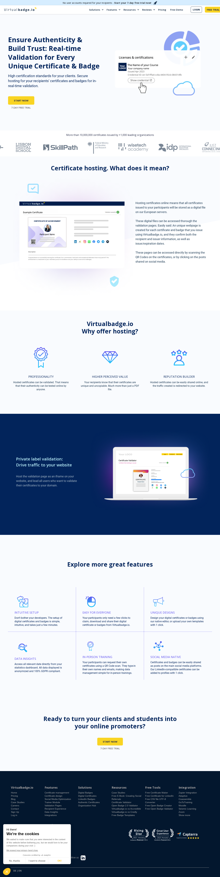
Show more (184, 815)
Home (14, 792)
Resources (130, 9)
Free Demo (176, 9)
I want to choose (37, 860)
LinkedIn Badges (86, 799)
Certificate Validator (121, 802)
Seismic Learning (187, 808)
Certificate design (53, 796)
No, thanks (14, 860)
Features (112, 9)
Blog (13, 799)
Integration (187, 787)
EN (20, 870)
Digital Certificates (87, 796)
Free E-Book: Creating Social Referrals (126, 797)
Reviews (147, 9)
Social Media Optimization (58, 799)
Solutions (94, 9)
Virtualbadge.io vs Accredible (126, 808)
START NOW (21, 100)
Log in (14, 815)
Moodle (182, 805)
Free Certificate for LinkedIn (159, 796)
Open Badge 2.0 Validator (125, 805)
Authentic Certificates (89, 802)
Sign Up (15, 812)
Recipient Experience (55, 808)
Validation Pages (53, 805)
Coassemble (185, 799)
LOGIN (196, 9)
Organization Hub (87, 805)
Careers (15, 805)
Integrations (51, 815)
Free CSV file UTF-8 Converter (155, 801)
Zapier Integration (188, 792)
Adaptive (183, 796)
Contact (15, 808)
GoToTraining (185, 802)
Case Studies (17, 802)
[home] (20, 10)
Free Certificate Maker (156, 792)
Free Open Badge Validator (159, 808)
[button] (96, 9)
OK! (59, 860)
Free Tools (152, 787)
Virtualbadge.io (22, 787)
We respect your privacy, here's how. (22, 850)
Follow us (74, 857)
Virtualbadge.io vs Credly (124, 812)
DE (14, 870)
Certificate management (57, 792)
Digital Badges (85, 792)
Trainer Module (52, 802)
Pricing (162, 9)
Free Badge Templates (123, 815)
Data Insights (51, 812)
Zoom (182, 812)
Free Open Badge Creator (158, 805)
